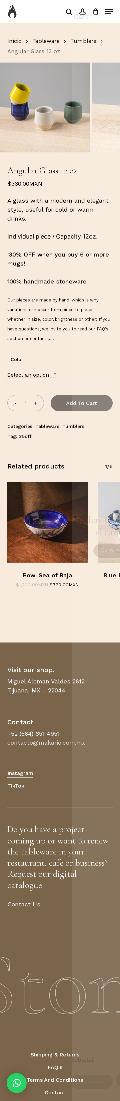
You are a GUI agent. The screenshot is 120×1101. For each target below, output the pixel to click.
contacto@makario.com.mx (46, 742)
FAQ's (102, 328)
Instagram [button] (20, 773)
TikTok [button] (15, 786)
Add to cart (81, 403)
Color (17, 359)
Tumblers (83, 41)
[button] (109, 11)
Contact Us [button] (23, 904)
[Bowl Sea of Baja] (47, 522)
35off (25, 436)
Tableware (46, 41)
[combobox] (32, 375)
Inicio (14, 41)
